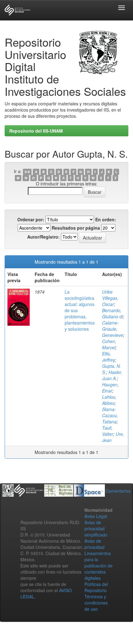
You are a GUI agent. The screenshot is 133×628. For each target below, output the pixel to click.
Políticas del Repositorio (96, 587)
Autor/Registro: (43, 237)
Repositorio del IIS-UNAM (36, 131)
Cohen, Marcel (109, 344)
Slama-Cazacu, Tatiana (110, 415)
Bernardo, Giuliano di (112, 313)
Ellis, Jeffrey (108, 356)
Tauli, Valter (107, 431)
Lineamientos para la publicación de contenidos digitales (98, 565)
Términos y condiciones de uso (96, 602)
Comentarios (118, 491)
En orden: (105, 219)
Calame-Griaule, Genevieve (112, 329)
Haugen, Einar (110, 387)
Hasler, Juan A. (112, 375)
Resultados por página (76, 228)
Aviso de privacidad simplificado (95, 528)
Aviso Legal (95, 516)
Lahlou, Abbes (109, 400)
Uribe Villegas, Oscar (110, 298)
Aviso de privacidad (94, 544)
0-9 (27, 171)
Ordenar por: (30, 219)
